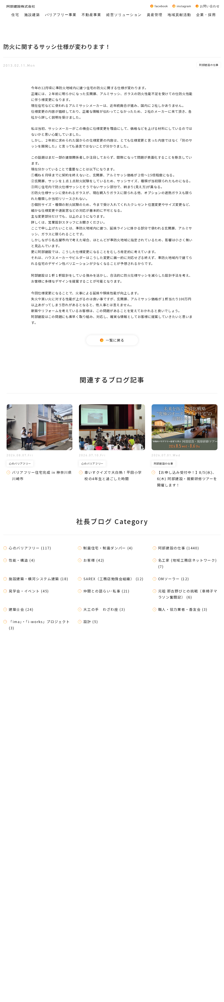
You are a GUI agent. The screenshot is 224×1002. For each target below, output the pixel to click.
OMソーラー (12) (173, 578)
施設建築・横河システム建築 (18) (38, 578)
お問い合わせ (210, 6)
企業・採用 (206, 15)
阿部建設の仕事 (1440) (178, 547)
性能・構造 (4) (22, 560)
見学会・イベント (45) (29, 591)
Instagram (184, 6)
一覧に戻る (115, 340)
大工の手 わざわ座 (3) (104, 609)
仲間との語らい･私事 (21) (106, 591)
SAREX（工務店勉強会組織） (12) (113, 578)
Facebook (161, 6)
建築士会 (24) (21, 609)
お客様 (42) (93, 560)
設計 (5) (90, 621)
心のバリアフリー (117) (30, 547)
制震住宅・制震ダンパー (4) (108, 547)
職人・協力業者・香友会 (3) (183, 609)
